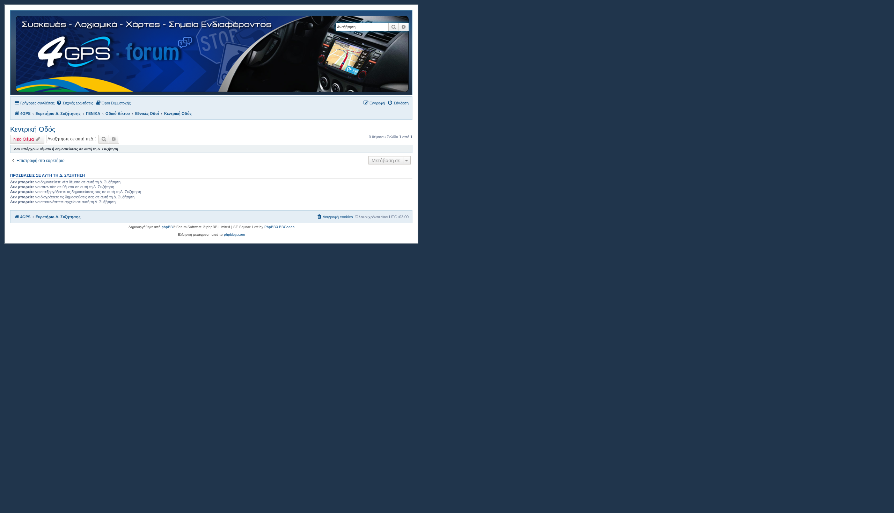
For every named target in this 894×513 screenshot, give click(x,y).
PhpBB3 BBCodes (279, 227)
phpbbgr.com (234, 234)
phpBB (167, 227)
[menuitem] (74, 103)
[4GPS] (212, 52)
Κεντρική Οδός (33, 129)
